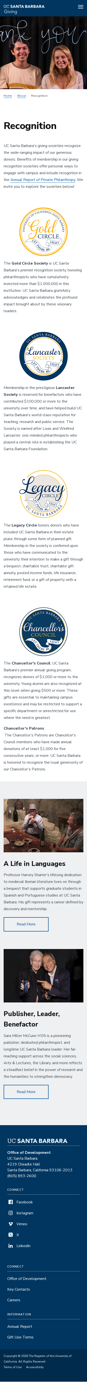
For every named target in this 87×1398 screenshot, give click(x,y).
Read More (33, 924)
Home (8, 96)
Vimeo (21, 1224)
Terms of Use (13, 1367)
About (21, 96)
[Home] (32, 7)
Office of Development (26, 1278)
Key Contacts (18, 1289)
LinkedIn (22, 1246)
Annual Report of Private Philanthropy (42, 179)
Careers (13, 1300)
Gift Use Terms (20, 1337)
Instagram (24, 1213)
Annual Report (19, 1326)
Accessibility (35, 1367)
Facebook (24, 1202)
